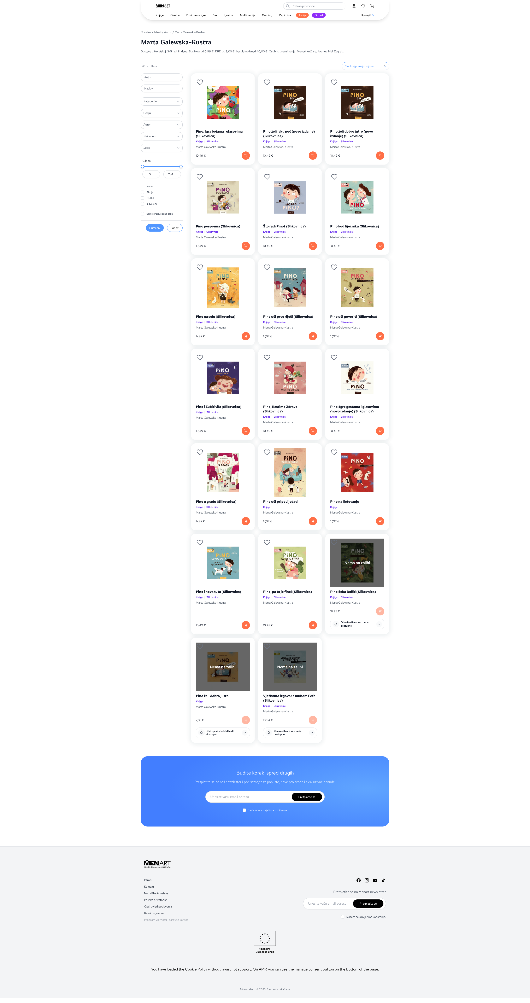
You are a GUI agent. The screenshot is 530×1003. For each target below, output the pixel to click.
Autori (168, 32)
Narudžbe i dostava (156, 893)
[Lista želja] (363, 6)
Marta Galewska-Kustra (211, 147)
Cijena (146, 161)
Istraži (157, 32)
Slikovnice (212, 141)
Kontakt (149, 886)
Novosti (366, 15)
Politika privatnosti (155, 900)
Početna (146, 32)
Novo (150, 186)
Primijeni (154, 228)
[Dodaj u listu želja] (199, 82)
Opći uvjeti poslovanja (158, 906)
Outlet (150, 198)
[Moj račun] (354, 6)
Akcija (150, 192)
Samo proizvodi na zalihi (160, 213)
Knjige (199, 141)
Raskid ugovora (154, 913)
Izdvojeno (152, 203)
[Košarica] (372, 6)
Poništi (175, 228)
